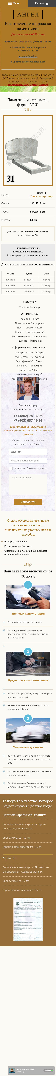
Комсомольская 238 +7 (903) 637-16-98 (28, 41)
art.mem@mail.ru (28, 56)
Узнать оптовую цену (41, 196)
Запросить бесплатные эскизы (31, 468)
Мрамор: (9, 858)
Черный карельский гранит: (24, 815)
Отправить (28, 502)
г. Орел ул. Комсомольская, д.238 (28, 61)
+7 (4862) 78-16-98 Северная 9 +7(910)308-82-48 (28, 49)
